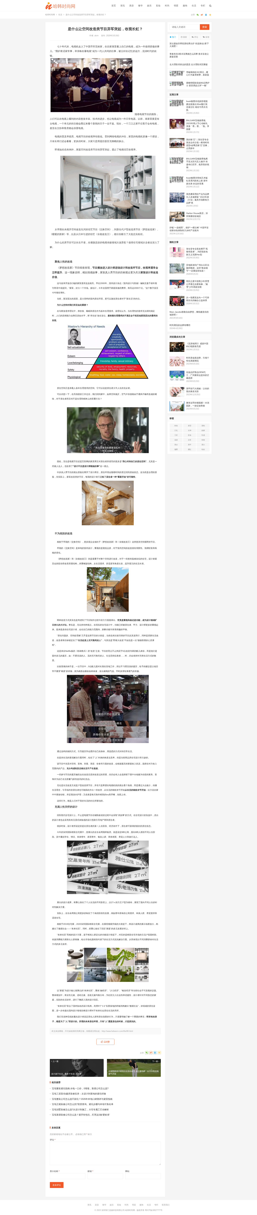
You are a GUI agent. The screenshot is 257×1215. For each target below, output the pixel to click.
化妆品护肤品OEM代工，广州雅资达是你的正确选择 (197, 375)
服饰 (185, 5)
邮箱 (90, 1171)
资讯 (122, 5)
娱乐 (149, 5)
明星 (176, 5)
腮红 (189, 449)
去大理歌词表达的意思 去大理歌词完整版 (189, 64)
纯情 (203, 440)
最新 (184, 37)
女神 (189, 430)
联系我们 (166, 1205)
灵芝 (189, 440)
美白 (203, 445)
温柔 (176, 440)
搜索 (204, 27)
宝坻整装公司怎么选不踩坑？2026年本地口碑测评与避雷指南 (82, 1099)
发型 (189, 426)
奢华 (140, 5)
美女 (176, 445)
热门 (173, 37)
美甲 (189, 445)
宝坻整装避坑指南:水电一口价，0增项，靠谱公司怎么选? (80, 1088)
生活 (194, 5)
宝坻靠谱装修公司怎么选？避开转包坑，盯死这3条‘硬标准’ (81, 1114)
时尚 (167, 5)
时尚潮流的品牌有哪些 (180, 325)
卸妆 (176, 426)
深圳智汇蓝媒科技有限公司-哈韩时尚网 (118, 1210)
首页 (113, 5)
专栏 (203, 5)
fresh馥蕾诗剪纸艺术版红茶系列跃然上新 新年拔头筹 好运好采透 (197, 181)
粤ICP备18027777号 (153, 1210)
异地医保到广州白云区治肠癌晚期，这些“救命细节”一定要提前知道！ (197, 268)
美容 (131, 5)
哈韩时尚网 (50, 15)
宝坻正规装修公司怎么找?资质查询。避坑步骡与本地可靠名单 (82, 1104)
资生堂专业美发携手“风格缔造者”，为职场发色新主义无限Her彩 (197, 252)
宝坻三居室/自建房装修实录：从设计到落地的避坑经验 (79, 1093)
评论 (52, 1140)
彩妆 (158, 5)
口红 (176, 430)
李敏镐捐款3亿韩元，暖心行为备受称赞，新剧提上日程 (197, 75)
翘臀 (176, 449)
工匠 (176, 435)
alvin (96, 35)
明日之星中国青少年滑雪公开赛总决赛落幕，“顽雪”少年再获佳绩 (197, 284)
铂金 (203, 449)
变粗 (203, 426)
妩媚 (203, 430)
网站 (127, 1171)
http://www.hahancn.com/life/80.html (117, 1031)
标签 (207, 37)
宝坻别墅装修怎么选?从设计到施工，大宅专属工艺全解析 (80, 1109)
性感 (203, 435)
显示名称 (54, 1171)
